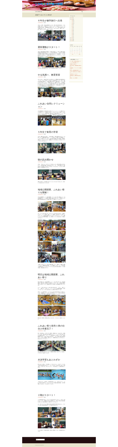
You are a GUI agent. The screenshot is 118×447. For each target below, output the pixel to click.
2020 (71, 17)
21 (74, 51)
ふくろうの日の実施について (74, 62)
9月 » (79, 54)
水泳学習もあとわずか (49, 359)
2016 (71, 40)
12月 (72, 20)
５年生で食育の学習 (48, 132)
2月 (72, 34)
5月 (72, 30)
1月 (72, 36)
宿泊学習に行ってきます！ (74, 74)
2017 (71, 39)
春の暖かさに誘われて (73, 64)
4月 (72, 31)
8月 (72, 26)
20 (72, 51)
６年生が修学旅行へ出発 (50, 20)
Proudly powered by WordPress (39, 445)
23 (77, 51)
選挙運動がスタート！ (49, 47)
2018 (71, 37)
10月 (72, 23)
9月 (72, 24)
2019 (71, 19)
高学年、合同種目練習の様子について (75, 70)
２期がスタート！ (47, 395)
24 (79, 51)
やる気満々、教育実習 (49, 75)
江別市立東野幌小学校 (38, 11)
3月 (72, 33)
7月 (72, 27)
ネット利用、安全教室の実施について (75, 61)
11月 (72, 21)
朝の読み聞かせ (45, 159)
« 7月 (72, 54)
